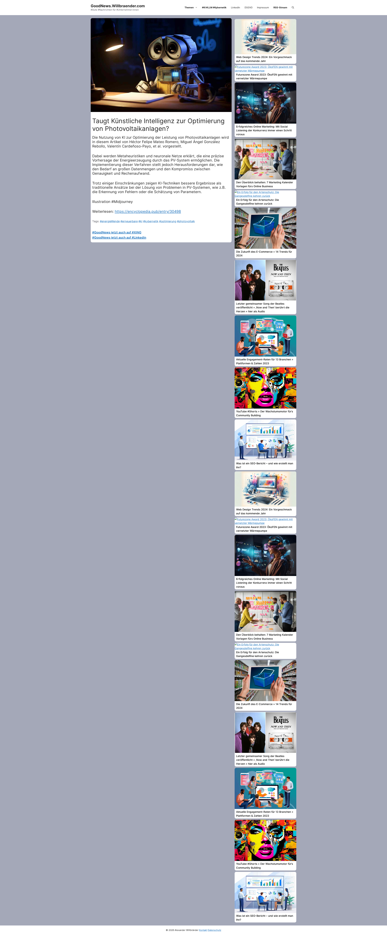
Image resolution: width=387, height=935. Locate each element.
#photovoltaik (186, 221)
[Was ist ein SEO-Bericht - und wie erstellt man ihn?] (265, 459)
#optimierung (167, 221)
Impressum (263, 7)
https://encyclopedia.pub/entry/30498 (148, 211)
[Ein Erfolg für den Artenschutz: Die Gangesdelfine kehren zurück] (265, 195)
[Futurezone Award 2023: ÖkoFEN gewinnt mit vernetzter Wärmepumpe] (265, 70)
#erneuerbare (129, 221)
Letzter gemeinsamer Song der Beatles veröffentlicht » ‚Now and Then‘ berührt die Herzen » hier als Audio (262, 307)
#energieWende (110, 221)
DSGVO (248, 7)
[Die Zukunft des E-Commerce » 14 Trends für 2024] (265, 247)
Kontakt (203, 930)
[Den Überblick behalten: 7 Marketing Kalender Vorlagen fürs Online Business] (265, 178)
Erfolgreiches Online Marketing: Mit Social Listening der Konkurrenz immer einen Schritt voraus (264, 130)
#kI (140, 221)
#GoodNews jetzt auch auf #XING (116, 232)
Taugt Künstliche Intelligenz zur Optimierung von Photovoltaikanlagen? (158, 124)
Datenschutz (214, 930)
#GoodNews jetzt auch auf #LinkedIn (119, 237)
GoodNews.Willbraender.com (118, 6)
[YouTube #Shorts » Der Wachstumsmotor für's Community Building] (265, 407)
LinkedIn (235, 7)
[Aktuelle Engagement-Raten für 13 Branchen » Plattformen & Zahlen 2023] (265, 355)
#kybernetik (150, 221)
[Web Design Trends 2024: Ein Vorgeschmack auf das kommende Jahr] (265, 53)
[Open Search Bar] (292, 7)
